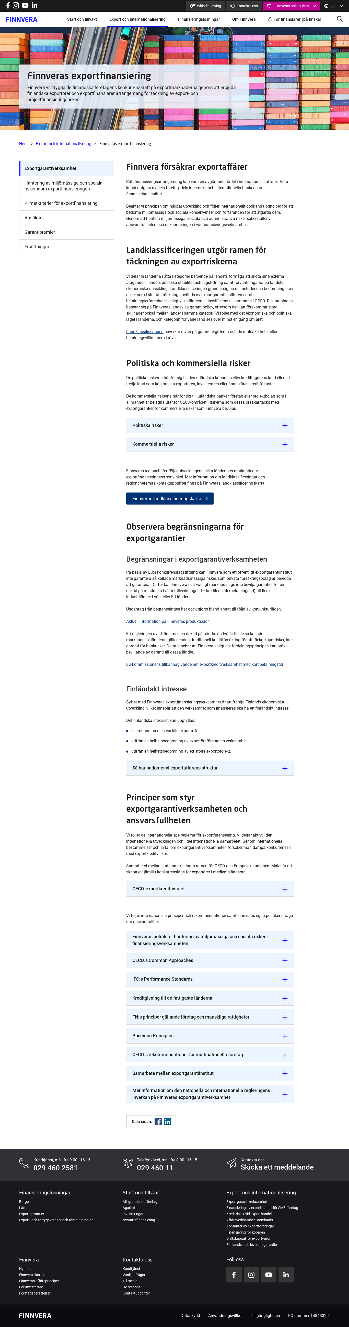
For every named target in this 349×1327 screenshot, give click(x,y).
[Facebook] (158, 1122)
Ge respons (132, 1287)
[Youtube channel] (25, 7)
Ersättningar (37, 246)
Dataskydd (190, 1315)
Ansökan (33, 217)
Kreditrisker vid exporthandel (249, 1214)
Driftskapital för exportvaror (248, 1238)
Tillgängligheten (265, 1315)
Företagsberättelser (35, 1293)
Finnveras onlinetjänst (291, 6)
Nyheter (25, 1269)
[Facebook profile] (8, 7)
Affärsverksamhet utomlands (249, 1220)
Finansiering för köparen (245, 1232)
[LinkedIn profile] (34, 7)
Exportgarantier (31, 1214)
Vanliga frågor (134, 1275)
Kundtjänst (131, 1269)
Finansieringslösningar (199, 19)
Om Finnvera (244, 19)
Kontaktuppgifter (136, 1293)
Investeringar (133, 1214)
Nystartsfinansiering (139, 1220)
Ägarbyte (130, 1208)
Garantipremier (40, 232)
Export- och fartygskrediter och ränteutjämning (56, 1220)
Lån (22, 1208)
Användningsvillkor (225, 1315)
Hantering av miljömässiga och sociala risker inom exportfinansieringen (63, 185)
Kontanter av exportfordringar (250, 1226)
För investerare (31, 1287)
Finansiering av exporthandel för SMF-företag (262, 1208)
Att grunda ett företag (140, 1202)
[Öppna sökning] (340, 19)
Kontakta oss (247, 6)
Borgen (25, 1202)
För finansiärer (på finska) (297, 19)
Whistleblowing (209, 6)
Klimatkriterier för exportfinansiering (61, 203)
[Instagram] (16, 7)
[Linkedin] (167, 1122)
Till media (130, 1281)
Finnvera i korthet (33, 1275)
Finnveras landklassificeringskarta (166, 498)
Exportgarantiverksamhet (50, 168)
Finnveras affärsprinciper (39, 1281)
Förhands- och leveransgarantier (252, 1245)
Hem (23, 143)
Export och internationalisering (137, 19)
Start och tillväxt (82, 19)
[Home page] (21, 19)
